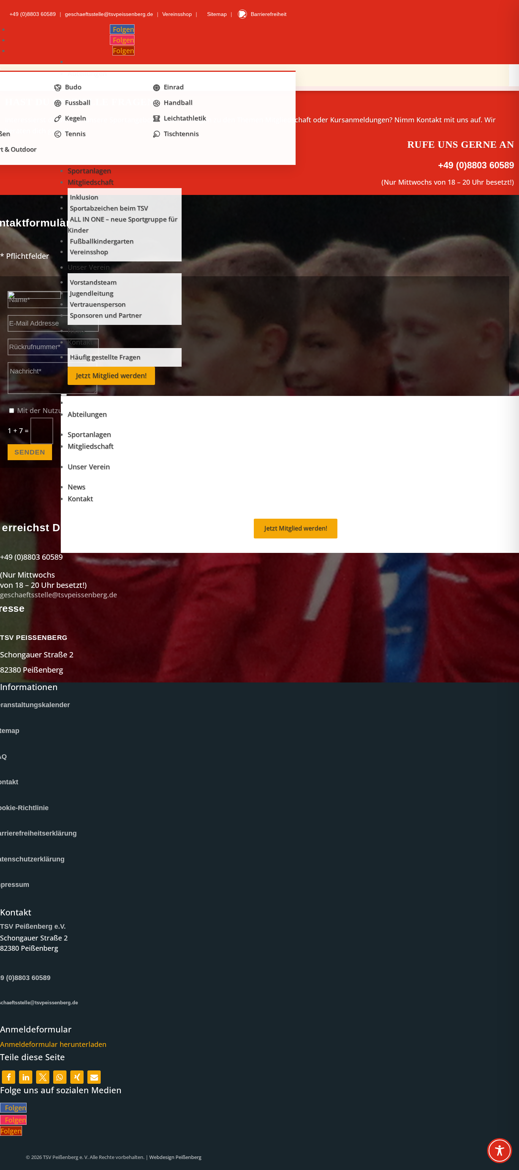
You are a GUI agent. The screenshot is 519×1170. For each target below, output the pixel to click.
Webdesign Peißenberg (175, 1157)
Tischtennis (181, 133)
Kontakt (80, 342)
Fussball (77, 102)
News (76, 330)
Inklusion (84, 197)
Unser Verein (89, 267)
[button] (8, 1077)
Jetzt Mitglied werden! (111, 375)
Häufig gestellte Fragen (105, 357)
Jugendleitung (91, 293)
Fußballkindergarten (102, 241)
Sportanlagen (89, 170)
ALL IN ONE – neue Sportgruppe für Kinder (122, 224)
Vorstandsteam (93, 282)
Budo (73, 86)
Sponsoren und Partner (106, 315)
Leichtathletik (185, 118)
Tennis (75, 133)
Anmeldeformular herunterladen (53, 1044)
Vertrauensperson (98, 304)
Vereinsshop (89, 251)
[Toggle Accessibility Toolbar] (499, 1150)
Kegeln (75, 118)
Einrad (174, 86)
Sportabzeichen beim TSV (109, 208)
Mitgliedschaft (91, 182)
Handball (178, 102)
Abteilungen (87, 414)
